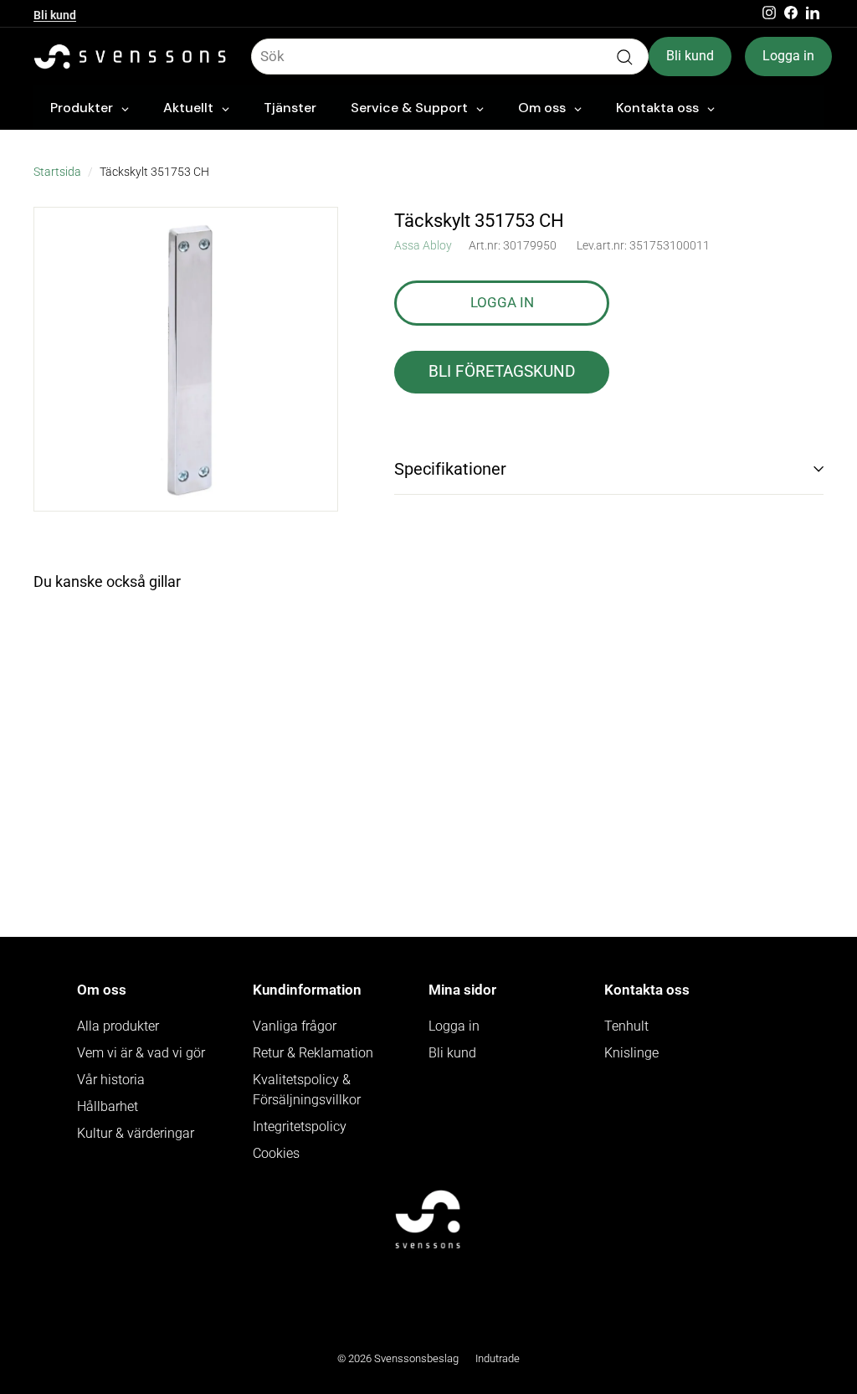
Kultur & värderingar (135, 1133)
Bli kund (54, 13)
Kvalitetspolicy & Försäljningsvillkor (307, 1090)
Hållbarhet (107, 1106)
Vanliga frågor (294, 1026)
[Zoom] (185, 359)
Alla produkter (118, 1026)
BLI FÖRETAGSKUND (501, 371)
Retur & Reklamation (313, 1053)
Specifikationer (450, 469)
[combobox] (450, 57)
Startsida (57, 172)
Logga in (788, 56)
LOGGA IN (502, 302)
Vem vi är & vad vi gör (141, 1053)
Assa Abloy (423, 245)
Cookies (276, 1153)
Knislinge (631, 1053)
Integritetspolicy (299, 1126)
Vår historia (111, 1080)
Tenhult (626, 1026)
